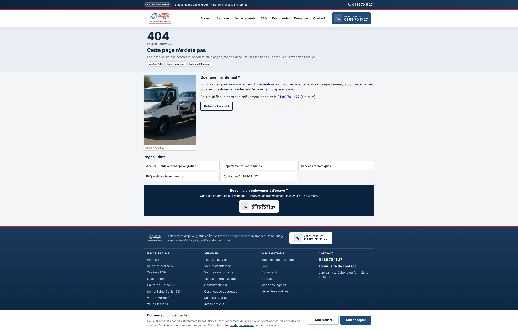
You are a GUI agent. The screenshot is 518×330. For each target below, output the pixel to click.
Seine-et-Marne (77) (161, 266)
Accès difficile (214, 304)
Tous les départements (278, 260)
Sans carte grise (216, 298)
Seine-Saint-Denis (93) (163, 291)
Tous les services (216, 260)
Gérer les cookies (274, 291)
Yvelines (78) (156, 272)
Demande (301, 18)
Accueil (205, 18)
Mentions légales (273, 285)
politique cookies (242, 325)
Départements (245, 18)
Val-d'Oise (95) (157, 304)
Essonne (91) (156, 279)
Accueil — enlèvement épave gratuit (171, 166)
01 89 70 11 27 (362, 4)
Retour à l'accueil (216, 106)
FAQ (264, 18)
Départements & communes (243, 166)
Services (223, 18)
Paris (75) (154, 260)
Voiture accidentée (217, 266)
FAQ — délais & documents (164, 176)
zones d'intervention (258, 84)
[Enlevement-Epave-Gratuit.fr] (160, 18)
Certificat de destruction (221, 291)
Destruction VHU (216, 285)
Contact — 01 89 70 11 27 (241, 176)
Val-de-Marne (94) (160, 298)
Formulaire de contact (337, 266)
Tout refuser (323, 320)
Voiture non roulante (219, 272)
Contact (319, 18)
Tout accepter (355, 320)
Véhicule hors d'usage (220, 279)
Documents (280, 18)
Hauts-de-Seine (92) (161, 285)
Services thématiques (316, 166)
